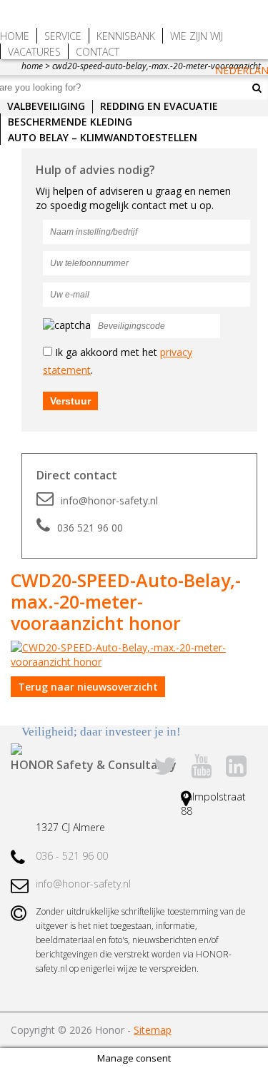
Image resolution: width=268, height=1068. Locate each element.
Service (62, 36)
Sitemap (153, 1030)
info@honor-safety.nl (109, 500)
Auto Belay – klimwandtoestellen (102, 137)
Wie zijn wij (196, 36)
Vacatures (34, 52)
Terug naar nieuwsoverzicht (88, 686)
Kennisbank (125, 36)
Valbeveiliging (46, 106)
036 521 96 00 (90, 527)
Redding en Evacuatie (159, 106)
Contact (97, 52)
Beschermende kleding (70, 121)
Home (14, 36)
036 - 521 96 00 (72, 856)
